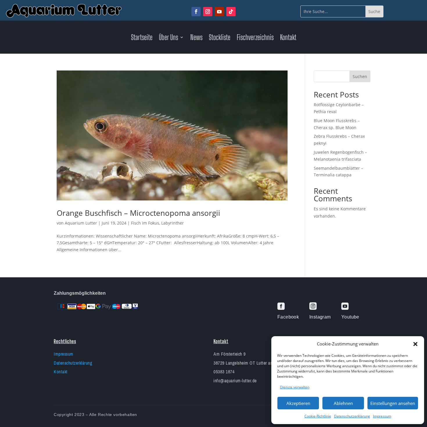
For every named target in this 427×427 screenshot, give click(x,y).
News (196, 38)
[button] (415, 344)
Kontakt (288, 38)
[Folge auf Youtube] (219, 11)
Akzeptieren (298, 403)
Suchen (360, 76)
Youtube (350, 316)
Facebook (288, 316)
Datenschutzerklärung (352, 416)
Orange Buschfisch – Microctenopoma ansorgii (138, 213)
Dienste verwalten (294, 387)
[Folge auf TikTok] (231, 11)
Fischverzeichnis (255, 38)
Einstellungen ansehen (392, 403)
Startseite (141, 38)
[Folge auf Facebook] (196, 11)
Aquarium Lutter (81, 223)
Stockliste (219, 38)
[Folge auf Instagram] (207, 11)
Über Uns (168, 38)
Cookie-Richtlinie (317, 416)
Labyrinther (172, 223)
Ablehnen (343, 403)
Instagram (320, 316)
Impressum (382, 416)
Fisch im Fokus (145, 223)
